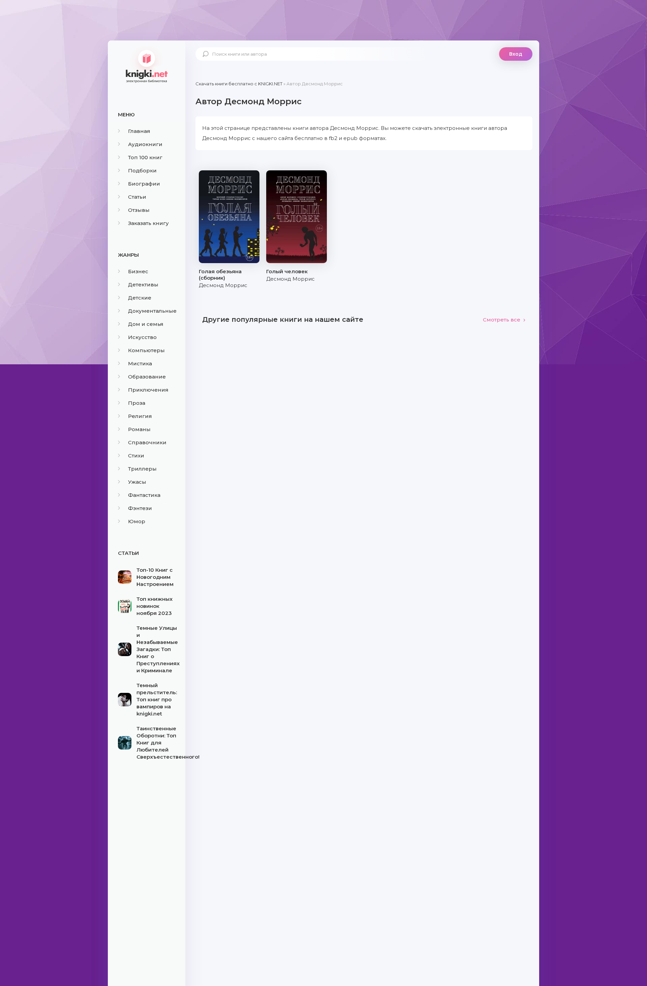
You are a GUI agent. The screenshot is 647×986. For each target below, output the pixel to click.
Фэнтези (140, 508)
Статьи (137, 197)
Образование (147, 376)
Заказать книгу (148, 223)
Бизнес (138, 271)
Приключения (148, 390)
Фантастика (144, 495)
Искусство (142, 337)
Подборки (142, 170)
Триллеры (142, 469)
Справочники (147, 442)
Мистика (140, 363)
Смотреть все (501, 319)
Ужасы (137, 482)
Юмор (136, 521)
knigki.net (146, 66)
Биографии (144, 183)
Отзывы (139, 210)
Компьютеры (146, 350)
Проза (136, 403)
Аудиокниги (145, 144)
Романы (139, 429)
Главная (139, 131)
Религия (140, 416)
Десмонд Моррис (223, 285)
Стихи (136, 455)
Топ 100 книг (145, 157)
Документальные (152, 311)
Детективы (143, 284)
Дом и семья (145, 324)
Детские (139, 297)
